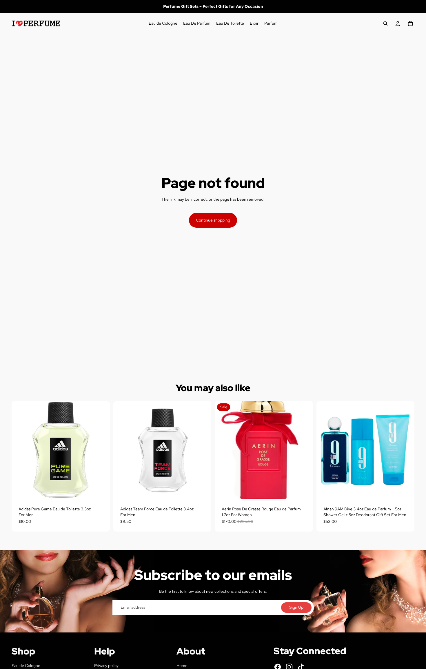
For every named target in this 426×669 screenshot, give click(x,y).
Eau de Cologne (26, 665)
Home (181, 665)
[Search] (385, 23)
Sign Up (296, 607)
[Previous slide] (325, 450)
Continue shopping (213, 220)
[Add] (101, 490)
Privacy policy (106, 665)
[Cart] (410, 23)
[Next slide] (405, 450)
